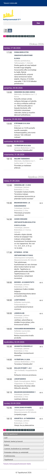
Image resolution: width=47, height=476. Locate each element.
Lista (10, 31)
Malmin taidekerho (22, 159)
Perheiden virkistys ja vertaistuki (16, 452)
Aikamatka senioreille (23, 346)
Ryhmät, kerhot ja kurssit (13, 441)
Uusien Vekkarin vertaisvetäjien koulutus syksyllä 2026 (25, 222)
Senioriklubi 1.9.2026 (22, 185)
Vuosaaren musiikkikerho (24, 329)
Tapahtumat (8, 460)
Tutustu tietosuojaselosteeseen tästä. (17, 464)
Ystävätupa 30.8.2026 (22, 146)
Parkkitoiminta (9, 456)
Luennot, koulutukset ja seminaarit (16, 449)
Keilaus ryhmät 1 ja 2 (22, 368)
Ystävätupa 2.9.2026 (22, 359)
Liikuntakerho (20, 379)
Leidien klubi (19, 313)
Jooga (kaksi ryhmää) (23, 407)
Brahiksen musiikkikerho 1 (25, 392)
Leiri (5, 438)
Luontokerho (19, 300)
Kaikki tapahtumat (11, 434)
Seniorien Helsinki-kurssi (24, 92)
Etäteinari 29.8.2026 (22, 123)
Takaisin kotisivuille (10, 3)
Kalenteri (5, 31)
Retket (6, 445)
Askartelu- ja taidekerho (24, 418)
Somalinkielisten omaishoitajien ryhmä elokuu (23, 55)
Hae (38, 23)
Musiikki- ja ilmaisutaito (24, 282)
